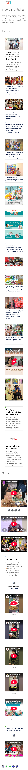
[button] (3, 767)
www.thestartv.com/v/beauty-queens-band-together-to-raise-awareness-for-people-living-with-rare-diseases (15, 114)
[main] (14, 9)
